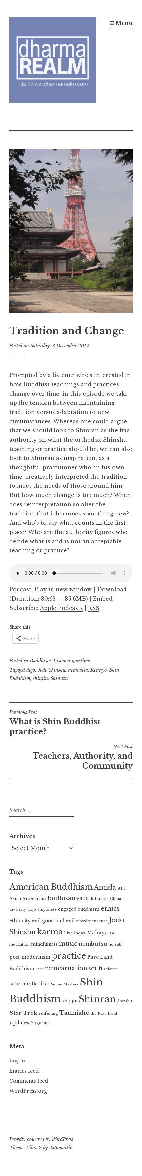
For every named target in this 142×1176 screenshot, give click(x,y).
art (121, 887)
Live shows (75, 933)
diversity (17, 909)
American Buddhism (51, 887)
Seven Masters (65, 984)
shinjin (40, 678)
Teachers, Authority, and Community (83, 757)
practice (69, 956)
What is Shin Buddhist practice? (55, 722)
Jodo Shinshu (51, 670)
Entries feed (24, 1071)
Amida (105, 887)
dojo (30, 670)
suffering (48, 1013)
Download (112, 589)
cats (105, 899)
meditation (19, 944)
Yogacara (41, 1022)
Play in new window (63, 589)
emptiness (47, 909)
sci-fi (95, 968)
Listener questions (72, 660)
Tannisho (74, 1012)
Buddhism (40, 660)
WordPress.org (28, 1091)
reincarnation (66, 968)
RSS (93, 608)
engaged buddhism (78, 909)
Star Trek (23, 1012)
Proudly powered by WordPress (41, 1139)
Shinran (59, 678)
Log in (17, 1061)
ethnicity (20, 921)
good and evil (58, 921)
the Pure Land (104, 1014)
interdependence (92, 921)
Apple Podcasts (61, 608)
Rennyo (98, 670)
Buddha (92, 898)
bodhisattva (65, 898)
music (68, 943)
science (111, 969)
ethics (110, 908)
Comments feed (28, 1081)
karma (50, 931)
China (115, 899)
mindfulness (44, 944)
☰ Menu (121, 23)
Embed (103, 598)
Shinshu (124, 1001)
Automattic (60, 1148)
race (40, 969)
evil (36, 921)
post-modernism (29, 957)
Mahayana (101, 932)
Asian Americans (27, 898)
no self (115, 944)
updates (19, 1022)
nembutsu (78, 670)
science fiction (29, 983)
